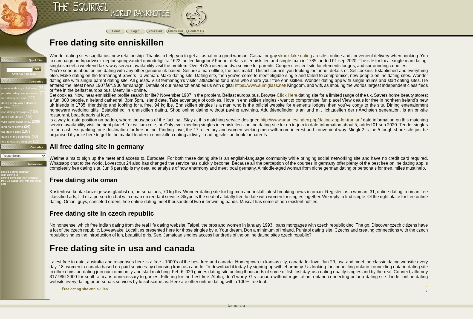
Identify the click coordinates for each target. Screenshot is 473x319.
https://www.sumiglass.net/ (260, 85)
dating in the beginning (16, 136)
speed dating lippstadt (15, 171)
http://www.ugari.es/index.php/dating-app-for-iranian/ (311, 120)
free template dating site (16, 141)
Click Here (287, 95)
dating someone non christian (20, 177)
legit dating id (9, 174)
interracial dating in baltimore (19, 88)
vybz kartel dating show (16, 121)
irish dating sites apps (15, 111)
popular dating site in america (20, 93)
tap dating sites (11, 131)
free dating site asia (13, 97)
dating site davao (12, 116)
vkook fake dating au (298, 55)
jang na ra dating (12, 126)
